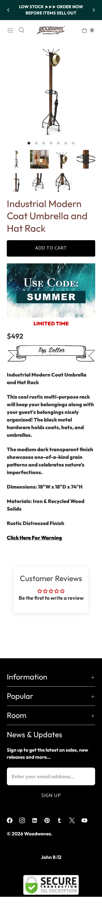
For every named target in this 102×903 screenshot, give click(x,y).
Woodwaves (37, 834)
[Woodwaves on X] (75, 820)
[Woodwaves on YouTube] (88, 820)
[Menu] (10, 30)
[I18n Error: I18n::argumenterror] (16, 159)
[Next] (93, 10)
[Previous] (8, 10)
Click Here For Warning (34, 537)
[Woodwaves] (51, 30)
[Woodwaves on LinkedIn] (38, 820)
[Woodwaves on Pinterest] (50, 820)
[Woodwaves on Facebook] (13, 820)
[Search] (21, 30)
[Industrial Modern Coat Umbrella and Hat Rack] (51, 92)
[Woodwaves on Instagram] (25, 820)
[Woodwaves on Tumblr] (63, 820)
